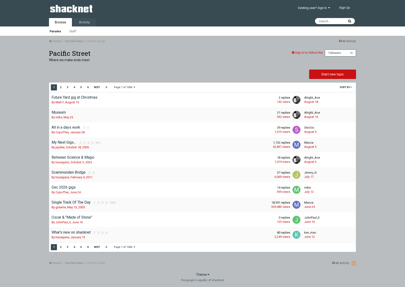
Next (97, 87)
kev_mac (310, 232)
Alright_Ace (312, 97)
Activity (84, 22)
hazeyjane (62, 162)
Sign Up (344, 7)
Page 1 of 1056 (124, 87)
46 (97, 142)
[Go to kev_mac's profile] (296, 235)
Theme (201, 274)
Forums (55, 31)
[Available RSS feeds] (354, 263)
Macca (308, 142)
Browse (60, 22)
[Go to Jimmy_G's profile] (296, 175)
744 (112, 202)
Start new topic (332, 74)
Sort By (345, 87)
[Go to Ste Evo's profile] (296, 130)
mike (59, 117)
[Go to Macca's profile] (296, 145)
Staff (72, 31)
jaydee (60, 147)
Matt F (60, 102)
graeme (61, 207)
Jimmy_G (310, 172)
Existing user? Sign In (313, 8)
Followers (335, 53)
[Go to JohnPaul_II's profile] (296, 220)
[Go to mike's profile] (296, 190)
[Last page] (106, 87)
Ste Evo (309, 127)
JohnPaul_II (63, 222)
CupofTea (62, 132)
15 (351, 53)
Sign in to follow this (309, 52)
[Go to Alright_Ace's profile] (296, 100)
